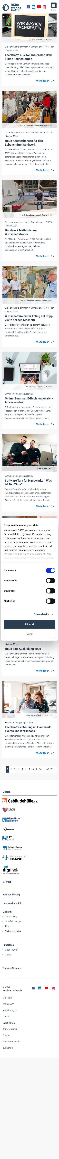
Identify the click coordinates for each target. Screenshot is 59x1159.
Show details (41, 614)
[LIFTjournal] (29, 838)
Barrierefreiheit (10, 1029)
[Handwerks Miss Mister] (29, 819)
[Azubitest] (29, 829)
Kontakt (6, 1016)
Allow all (29, 624)
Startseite (7, 997)
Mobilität (7, 911)
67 (51, 769)
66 (47, 769)
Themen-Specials (11, 968)
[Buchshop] (29, 848)
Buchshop (7, 1048)
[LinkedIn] (33, 7)
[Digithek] (29, 870)
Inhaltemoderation (11, 1041)
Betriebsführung (11, 894)
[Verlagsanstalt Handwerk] (29, 857)
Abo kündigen (9, 1010)
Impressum (8, 1004)
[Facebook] (28, 7)
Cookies (6, 1035)
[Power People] (29, 810)
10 (40, 769)
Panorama (8, 944)
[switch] (50, 580)
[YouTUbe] (39, 7)
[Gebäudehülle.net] (29, 800)
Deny (29, 634)
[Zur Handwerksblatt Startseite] (11, 7)
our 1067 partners (24, 530)
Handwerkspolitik (12, 903)
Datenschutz (8, 1022)
